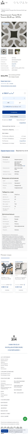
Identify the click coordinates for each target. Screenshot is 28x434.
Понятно (4, 431)
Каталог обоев (4, 365)
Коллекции (18, 390)
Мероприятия (4, 395)
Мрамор (3, 362)
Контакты (4, 402)
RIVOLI (13, 66)
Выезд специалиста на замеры (6, 385)
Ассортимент (5, 357)
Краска (2, 367)
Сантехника (3, 368)
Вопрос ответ (5, 413)
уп (20, 102)
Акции (2, 396)
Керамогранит (4, 360)
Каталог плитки (4, 359)
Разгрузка (3, 383)
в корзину (14, 112)
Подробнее (22, 122)
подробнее (23, 141)
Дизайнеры (17, 378)
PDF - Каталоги (18, 393)
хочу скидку (14, 116)
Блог (2, 391)
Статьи (2, 393)
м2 (8, 102)
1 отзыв (11, 83)
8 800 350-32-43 (14, 345)
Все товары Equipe (14, 77)
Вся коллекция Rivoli (14, 74)
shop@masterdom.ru (14, 347)
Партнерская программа (18, 386)
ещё (24, 165)
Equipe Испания (5, 261)
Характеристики (5, 81)
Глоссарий (4, 416)
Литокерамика (4, 363)
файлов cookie (18, 432)
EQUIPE (14, 64)
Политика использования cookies (10, 424)
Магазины (4, 405)
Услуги (3, 381)
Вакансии (4, 411)
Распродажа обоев (5, 375)
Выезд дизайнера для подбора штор (6, 388)
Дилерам (4, 408)
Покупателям (5, 378)
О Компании (5, 399)
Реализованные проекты (19, 381)
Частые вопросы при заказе (8, 85)
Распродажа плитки (5, 373)
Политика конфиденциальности (10, 422)
